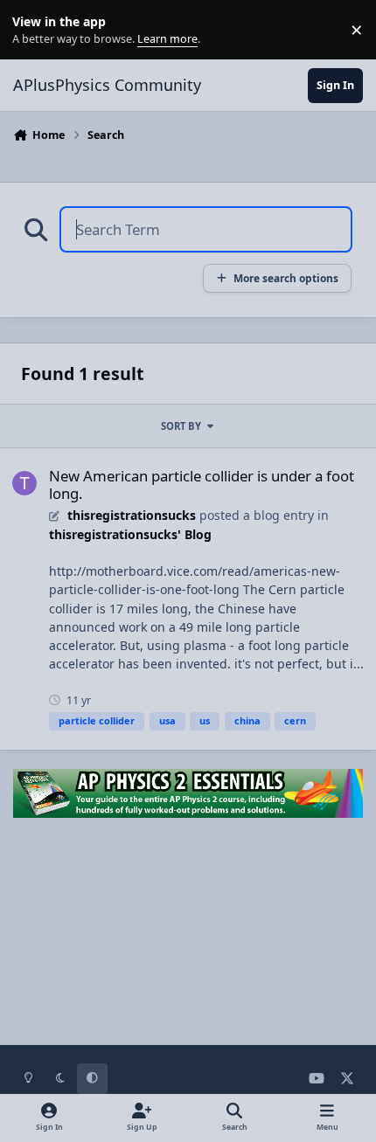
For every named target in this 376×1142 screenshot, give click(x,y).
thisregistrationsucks (131, 515)
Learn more (33, 30)
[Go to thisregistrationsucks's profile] (24, 483)
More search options (285, 278)
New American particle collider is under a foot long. (201, 484)
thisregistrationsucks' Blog (130, 534)
